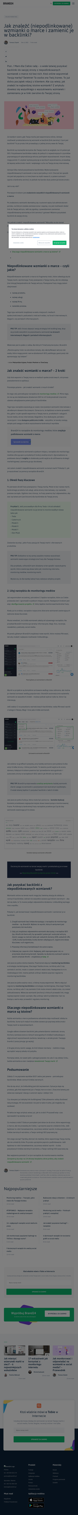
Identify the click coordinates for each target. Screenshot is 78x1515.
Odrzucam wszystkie (44, 242)
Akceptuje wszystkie (59, 242)
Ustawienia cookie (18, 242)
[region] (39, 236)
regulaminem (36, 237)
